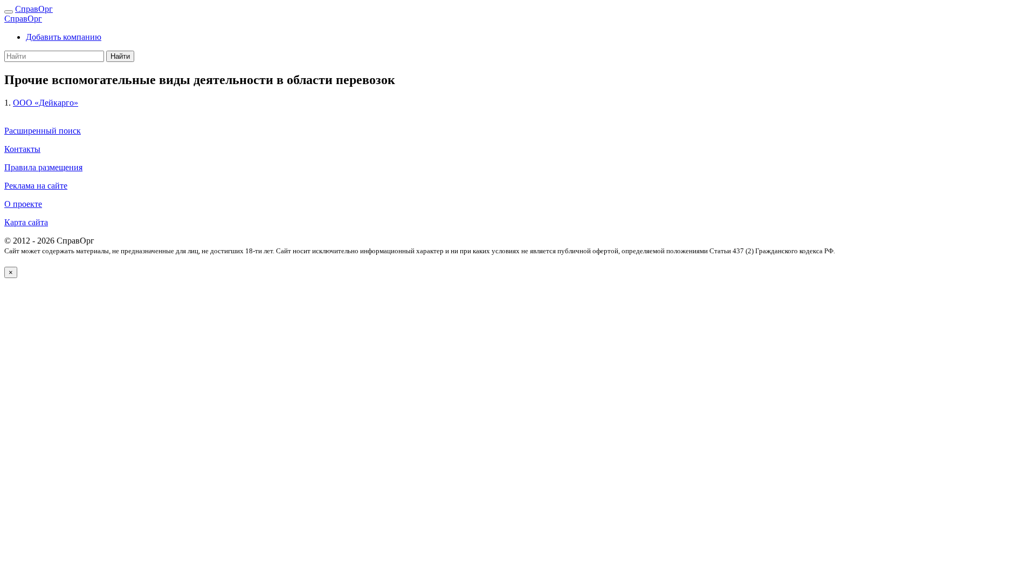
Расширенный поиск (42, 130)
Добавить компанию (63, 36)
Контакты (22, 149)
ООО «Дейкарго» (45, 102)
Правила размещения (43, 167)
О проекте (23, 204)
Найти (120, 56)
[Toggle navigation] (8, 11)
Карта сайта (26, 222)
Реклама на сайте (35, 185)
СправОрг (34, 8)
